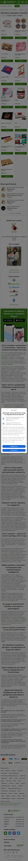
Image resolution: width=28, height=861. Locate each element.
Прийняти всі (14, 446)
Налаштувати (14, 450)
